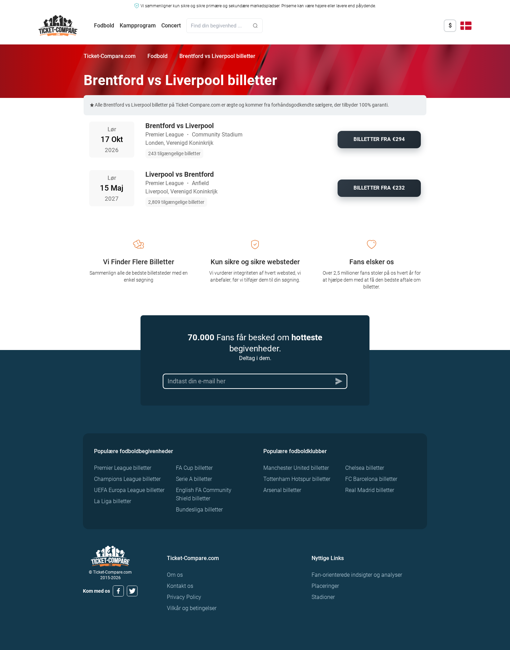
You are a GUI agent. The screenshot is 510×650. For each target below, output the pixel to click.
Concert (171, 25)
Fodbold (104, 25)
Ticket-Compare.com (110, 56)
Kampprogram (138, 25)
